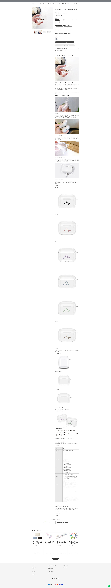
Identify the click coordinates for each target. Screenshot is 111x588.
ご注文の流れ (33, 568)
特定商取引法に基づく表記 (51, 568)
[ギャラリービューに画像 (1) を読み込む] (36, 32)
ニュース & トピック (34, 575)
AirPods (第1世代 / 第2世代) (60, 25)
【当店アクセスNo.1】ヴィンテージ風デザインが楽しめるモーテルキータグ (73, 542)
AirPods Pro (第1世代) (59, 27)
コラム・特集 (33, 574)
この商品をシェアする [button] (65, 45)
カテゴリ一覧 (33, 571)
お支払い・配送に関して (51, 571)
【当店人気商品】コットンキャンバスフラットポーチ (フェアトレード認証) (37, 542)
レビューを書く (62, 522)
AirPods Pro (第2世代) (68, 27)
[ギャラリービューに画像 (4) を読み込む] (49, 32)
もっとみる (55, 558)
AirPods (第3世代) (69, 25)
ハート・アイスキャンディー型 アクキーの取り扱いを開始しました (49, 542)
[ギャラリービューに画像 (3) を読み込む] (45, 32)
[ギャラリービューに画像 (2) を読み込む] (40, 32)
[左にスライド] (33, 32)
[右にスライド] (52, 32)
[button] (75, 3)
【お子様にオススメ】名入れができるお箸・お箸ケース (61, 542)
